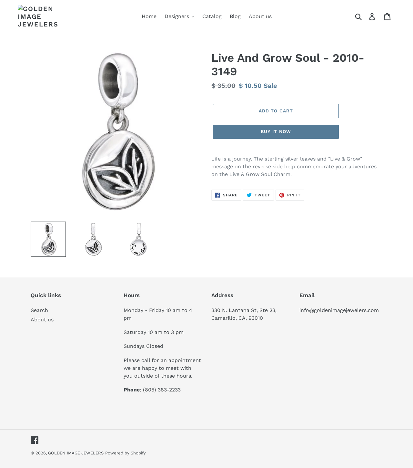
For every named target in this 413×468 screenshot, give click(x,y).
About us (42, 320)
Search (39, 310)
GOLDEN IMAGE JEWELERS (76, 453)
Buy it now (276, 131)
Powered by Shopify (125, 453)
